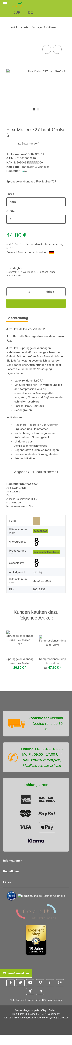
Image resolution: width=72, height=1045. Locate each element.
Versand (58, 1000)
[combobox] (36, 201)
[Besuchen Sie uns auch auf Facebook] (10, 982)
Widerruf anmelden (16, 973)
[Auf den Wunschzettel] (57, 49)
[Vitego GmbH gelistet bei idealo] (11, 895)
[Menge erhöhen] (61, 292)
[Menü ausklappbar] (5, 3)
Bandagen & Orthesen (35, 166)
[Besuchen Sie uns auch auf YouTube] (30, 982)
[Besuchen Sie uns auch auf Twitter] (20, 982)
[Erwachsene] (37, 542)
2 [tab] (38, 109)
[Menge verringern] (11, 292)
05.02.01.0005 (40, 531)
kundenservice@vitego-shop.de (51, 1017)
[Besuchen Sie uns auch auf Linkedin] (40, 991)
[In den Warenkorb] (9, 39)
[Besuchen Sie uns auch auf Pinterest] (50, 982)
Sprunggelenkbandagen (46, 552)
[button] (69, 4)
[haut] (37, 521)
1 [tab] (34, 109)
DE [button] (30, 12)
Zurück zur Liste (19, 27)
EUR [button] (16, 12)
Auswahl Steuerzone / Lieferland (27, 252)
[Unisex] (37, 563)
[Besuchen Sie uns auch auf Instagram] (60, 982)
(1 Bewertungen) (28, 143)
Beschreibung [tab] (17, 318)
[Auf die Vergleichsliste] (46, 49)
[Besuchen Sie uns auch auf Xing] (30, 991)
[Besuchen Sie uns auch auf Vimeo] (40, 982)
